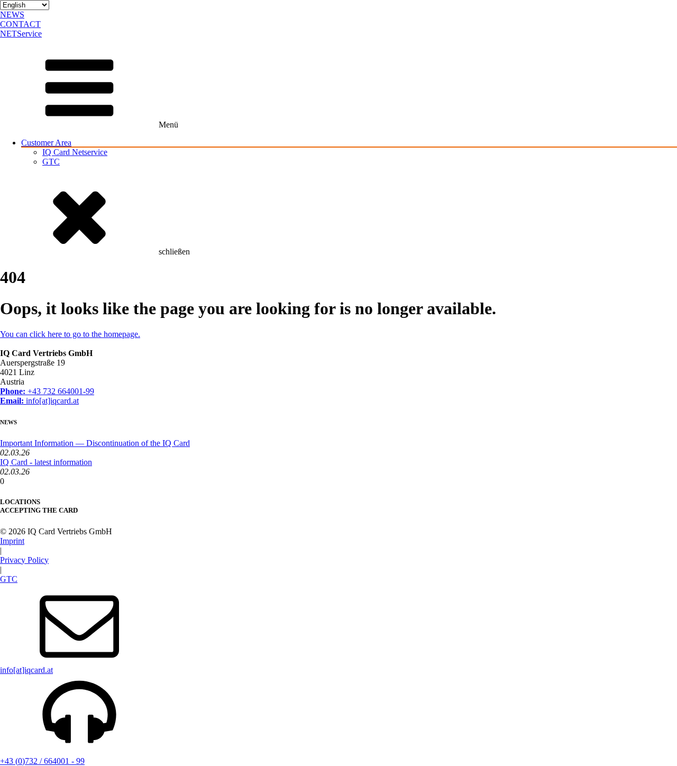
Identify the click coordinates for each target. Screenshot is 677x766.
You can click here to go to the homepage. (70, 334)
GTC (51, 161)
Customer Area (46, 142)
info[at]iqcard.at (39, 400)
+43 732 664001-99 (47, 391)
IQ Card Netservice (74, 152)
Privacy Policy (24, 559)
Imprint (12, 540)
